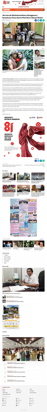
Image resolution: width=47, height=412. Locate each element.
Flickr (18, 405)
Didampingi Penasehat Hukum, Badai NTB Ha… (16, 372)
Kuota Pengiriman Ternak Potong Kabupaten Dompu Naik (8, 181)
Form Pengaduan (33, 392)
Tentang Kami (5, 392)
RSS (31, 405)
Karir (31, 389)
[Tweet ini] (38, 20)
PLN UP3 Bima (6, 260)
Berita (3, 292)
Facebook (5, 398)
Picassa (5, 405)
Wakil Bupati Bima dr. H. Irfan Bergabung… (14, 297)
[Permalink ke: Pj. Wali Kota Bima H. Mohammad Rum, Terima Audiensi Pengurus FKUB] (23, 188)
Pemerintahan (11, 296)
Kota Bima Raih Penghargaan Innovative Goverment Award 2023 (35, 165)
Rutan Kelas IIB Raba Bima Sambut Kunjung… (15, 301)
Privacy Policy (18, 390)
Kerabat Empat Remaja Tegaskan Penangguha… (16, 376)
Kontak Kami (18, 392)
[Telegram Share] (41, 20)
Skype (18, 403)
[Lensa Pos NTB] (23, 6)
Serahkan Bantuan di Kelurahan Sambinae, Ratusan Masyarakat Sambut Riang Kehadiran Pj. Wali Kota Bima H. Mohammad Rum (8, 195)
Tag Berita (6, 255)
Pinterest (32, 398)
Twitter (18, 398)
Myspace (5, 403)
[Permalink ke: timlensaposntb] (3, 20)
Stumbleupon (19, 400)
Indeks (3, 389)
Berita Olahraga (7, 257)
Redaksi (3, 390)
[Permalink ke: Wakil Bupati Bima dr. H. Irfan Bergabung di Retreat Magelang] (23, 176)
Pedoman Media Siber (6, 394)
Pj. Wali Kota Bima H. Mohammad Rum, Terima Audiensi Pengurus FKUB (23, 194)
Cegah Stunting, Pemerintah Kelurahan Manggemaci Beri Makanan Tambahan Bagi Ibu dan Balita (12, 165)
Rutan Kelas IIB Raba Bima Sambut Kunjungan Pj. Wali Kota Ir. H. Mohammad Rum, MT (37, 181)
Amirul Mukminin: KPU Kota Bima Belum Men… (16, 380)
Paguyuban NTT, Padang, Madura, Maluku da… (16, 363)
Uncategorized (11, 300)
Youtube (32, 403)
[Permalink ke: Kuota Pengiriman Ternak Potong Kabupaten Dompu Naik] (9, 176)
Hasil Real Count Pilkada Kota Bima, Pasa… (15, 367)
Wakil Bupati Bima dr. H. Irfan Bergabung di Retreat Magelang (23, 181)
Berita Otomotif (7, 259)
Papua (5, 262)
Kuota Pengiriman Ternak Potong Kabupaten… (11, 293)
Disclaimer (32, 390)
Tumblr (5, 400)
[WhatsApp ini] (43, 20)
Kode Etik (18, 389)
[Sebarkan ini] (36, 20)
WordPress (32, 400)
